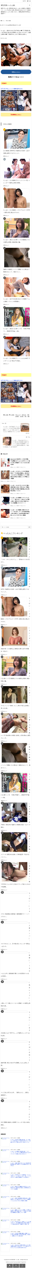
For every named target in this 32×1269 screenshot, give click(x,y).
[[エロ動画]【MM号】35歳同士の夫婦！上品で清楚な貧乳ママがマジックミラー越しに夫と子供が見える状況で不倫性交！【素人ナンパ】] (17, 138)
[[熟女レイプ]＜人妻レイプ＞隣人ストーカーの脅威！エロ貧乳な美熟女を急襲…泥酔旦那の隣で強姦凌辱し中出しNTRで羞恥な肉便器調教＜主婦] (14, 991)
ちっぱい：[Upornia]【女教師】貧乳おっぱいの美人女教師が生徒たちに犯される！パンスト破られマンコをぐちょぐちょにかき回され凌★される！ (21, 1246)
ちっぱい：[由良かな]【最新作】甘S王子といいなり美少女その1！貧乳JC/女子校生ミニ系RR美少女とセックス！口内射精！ (21, 1188)
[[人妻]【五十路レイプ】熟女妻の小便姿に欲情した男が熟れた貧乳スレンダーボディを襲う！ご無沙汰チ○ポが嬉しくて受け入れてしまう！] (14, 723)
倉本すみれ (24, 414)
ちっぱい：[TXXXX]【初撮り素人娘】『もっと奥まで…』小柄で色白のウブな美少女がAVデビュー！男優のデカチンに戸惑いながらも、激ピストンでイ (20, 1141)
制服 (28, 414)
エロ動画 (9, 20)
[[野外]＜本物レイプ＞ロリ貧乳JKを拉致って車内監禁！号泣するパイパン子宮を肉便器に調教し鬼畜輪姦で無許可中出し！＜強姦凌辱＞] (14, 842)
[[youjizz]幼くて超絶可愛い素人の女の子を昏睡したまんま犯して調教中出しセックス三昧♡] (14, 1050)
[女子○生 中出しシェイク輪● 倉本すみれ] (16, 100)
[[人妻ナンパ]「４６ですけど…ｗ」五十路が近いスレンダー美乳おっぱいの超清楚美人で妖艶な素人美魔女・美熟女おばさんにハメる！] (14, 931)
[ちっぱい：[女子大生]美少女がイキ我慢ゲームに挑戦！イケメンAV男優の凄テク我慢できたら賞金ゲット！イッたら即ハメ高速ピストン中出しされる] (17, 287)
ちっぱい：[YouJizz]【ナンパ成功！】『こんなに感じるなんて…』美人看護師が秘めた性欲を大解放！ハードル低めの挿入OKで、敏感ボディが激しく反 (21, 1223)
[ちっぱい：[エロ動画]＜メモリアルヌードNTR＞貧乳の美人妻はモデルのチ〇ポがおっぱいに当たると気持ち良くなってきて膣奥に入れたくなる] (17, 198)
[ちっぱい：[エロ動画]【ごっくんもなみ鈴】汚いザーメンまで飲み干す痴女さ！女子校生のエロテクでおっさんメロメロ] (17, 346)
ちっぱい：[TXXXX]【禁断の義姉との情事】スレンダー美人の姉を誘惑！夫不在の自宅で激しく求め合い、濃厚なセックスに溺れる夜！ (20, 1234)
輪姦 (28, 416)
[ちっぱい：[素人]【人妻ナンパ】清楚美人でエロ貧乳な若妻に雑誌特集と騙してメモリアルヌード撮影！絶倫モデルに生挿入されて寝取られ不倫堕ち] (17, 228)
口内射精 (17, 416)
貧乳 (25, 416)
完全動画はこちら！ (16, 114)
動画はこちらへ (16, 72)
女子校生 (21, 416)
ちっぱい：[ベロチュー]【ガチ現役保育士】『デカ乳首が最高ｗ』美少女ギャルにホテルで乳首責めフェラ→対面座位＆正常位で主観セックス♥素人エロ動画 (19, 475)
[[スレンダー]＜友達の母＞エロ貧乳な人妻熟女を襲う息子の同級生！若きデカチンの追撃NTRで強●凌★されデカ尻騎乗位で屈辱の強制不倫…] (14, 636)
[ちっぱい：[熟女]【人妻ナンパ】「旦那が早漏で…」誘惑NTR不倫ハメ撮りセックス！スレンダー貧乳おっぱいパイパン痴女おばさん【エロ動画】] (17, 316)
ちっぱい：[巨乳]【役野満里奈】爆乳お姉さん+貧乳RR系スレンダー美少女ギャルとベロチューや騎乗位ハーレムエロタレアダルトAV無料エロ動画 (21, 1199)
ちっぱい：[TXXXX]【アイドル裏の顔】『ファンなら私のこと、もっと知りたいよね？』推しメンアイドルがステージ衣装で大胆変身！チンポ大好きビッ (21, 1176)
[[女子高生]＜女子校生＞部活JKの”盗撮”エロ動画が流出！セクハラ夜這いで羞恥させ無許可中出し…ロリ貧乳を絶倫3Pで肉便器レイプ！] (14, 812)
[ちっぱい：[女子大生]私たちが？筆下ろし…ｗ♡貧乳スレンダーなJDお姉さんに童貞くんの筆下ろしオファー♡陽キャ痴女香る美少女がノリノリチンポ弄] (14, 1020)
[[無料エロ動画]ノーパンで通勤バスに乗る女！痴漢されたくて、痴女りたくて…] (17, 257)
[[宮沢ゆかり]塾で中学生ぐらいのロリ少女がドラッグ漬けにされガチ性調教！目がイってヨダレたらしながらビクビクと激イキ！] (14, 871)
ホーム (3, 20)
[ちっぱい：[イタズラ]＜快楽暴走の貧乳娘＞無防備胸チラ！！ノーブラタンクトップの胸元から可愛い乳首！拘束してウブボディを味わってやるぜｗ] (14, 901)
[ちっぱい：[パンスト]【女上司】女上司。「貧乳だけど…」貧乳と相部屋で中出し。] (14, 1080)
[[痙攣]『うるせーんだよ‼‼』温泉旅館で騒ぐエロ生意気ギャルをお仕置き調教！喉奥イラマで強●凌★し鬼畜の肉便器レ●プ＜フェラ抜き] (14, 961)
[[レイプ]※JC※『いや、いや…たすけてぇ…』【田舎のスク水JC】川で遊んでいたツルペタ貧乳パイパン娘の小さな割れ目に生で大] (14, 547)
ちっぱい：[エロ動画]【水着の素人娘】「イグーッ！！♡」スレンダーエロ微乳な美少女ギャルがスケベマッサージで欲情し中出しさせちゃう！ (21, 1152)
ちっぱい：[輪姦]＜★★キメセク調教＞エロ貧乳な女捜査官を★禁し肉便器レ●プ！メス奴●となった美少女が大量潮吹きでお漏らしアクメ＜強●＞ (21, 1211)
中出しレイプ (18, 414)
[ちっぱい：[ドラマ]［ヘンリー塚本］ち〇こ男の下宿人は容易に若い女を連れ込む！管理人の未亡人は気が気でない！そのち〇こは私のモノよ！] (14, 694)
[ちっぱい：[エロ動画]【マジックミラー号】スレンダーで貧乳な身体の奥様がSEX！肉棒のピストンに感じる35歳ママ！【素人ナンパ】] (17, 168)
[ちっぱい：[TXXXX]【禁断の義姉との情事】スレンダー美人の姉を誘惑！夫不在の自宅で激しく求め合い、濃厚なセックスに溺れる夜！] (14, 1110)
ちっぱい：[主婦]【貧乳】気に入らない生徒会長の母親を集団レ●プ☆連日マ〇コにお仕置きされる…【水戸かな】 (21, 1164)
